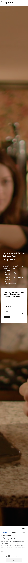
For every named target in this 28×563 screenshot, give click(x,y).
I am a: (6, 311)
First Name (7, 306)
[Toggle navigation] (25, 2)
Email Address (9, 301)
